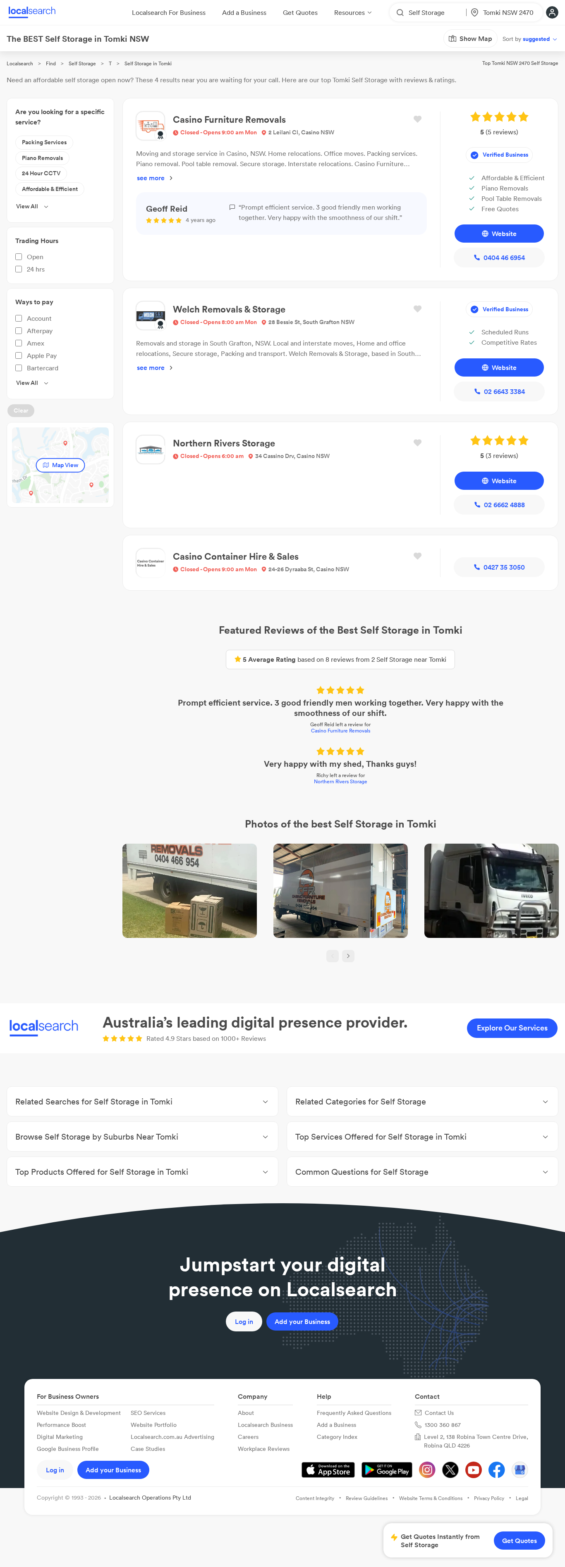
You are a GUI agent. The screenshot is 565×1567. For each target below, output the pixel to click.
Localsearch (20, 63)
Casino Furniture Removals (340, 730)
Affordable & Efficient (50, 189)
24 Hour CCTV (41, 173)
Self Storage (82, 63)
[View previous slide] (332, 956)
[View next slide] (348, 956)
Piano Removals (42, 158)
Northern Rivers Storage (340, 781)
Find (51, 63)
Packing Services (44, 142)
